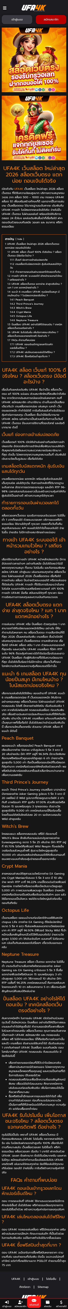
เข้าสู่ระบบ (33, 1279)
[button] (4, 8)
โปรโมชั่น (51, 1279)
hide (19, 239)
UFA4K (18, 189)
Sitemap (43, 1287)
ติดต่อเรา (24, 1287)
